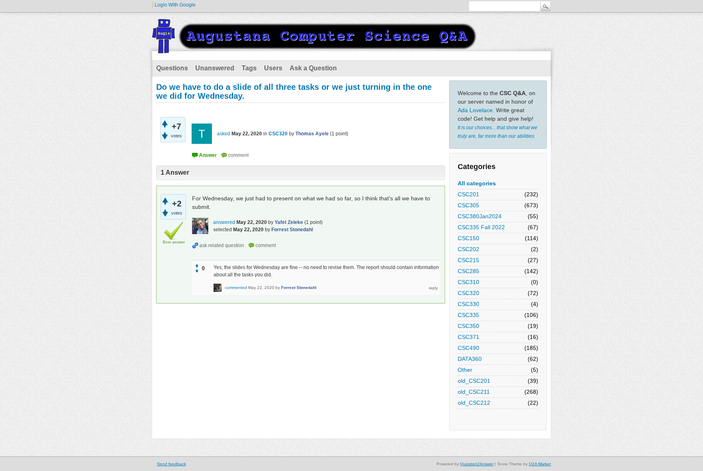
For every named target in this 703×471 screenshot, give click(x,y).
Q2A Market (540, 464)
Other (465, 370)
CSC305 (468, 205)
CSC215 (468, 260)
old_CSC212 (474, 402)
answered (224, 222)
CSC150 (468, 238)
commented (236, 287)
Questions (172, 68)
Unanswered (214, 68)
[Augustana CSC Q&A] (315, 48)
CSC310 (468, 282)
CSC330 (468, 304)
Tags (249, 68)
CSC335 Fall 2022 (481, 227)
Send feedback (171, 464)
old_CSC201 (474, 381)
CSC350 (468, 326)
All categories (477, 183)
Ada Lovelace (475, 110)
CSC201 (468, 194)
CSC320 (468, 293)
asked (223, 134)
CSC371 (468, 337)
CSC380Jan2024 (480, 216)
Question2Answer (476, 464)
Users (273, 68)
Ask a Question (313, 68)
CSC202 (468, 249)
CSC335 (468, 315)
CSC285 (468, 271)
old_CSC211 (474, 392)
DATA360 (470, 359)
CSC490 (468, 348)
